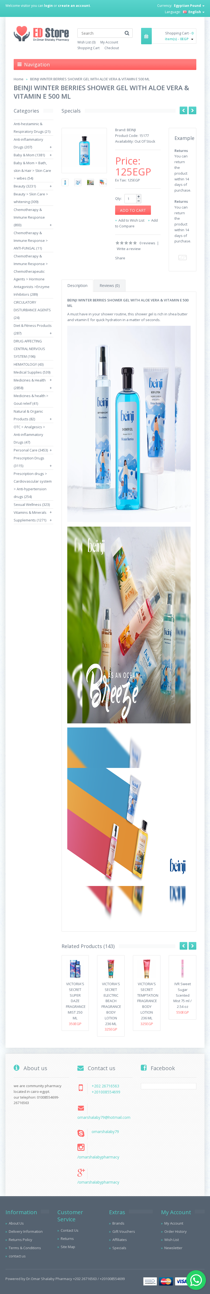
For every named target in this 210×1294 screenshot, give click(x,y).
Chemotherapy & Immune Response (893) (29, 217)
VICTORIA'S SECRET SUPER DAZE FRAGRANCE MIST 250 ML (76, 1000)
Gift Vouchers (123, 1231)
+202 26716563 (105, 1085)
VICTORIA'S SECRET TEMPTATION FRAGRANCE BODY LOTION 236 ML (147, 1000)
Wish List (171, 1239)
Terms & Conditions (25, 1247)
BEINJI (131, 129)
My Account (109, 42)
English (195, 12)
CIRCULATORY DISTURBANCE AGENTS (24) (32, 310)
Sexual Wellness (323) (32, 504)
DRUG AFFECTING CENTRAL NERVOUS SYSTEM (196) (29, 349)
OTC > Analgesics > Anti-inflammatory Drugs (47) (29, 434)
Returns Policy (20, 1239)
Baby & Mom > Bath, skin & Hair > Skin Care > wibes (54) (32, 170)
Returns (67, 1238)
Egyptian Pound (188, 5)
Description (77, 285)
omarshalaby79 (105, 1131)
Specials (119, 1247)
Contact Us (69, 1230)
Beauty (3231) (25, 186)
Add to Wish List (131, 220)
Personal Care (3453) (31, 450)
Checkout (111, 48)
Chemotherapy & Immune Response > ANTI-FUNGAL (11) (31, 240)
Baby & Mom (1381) (29, 154)
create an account (74, 5)
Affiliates (119, 1239)
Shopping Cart (88, 48)
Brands (118, 1223)
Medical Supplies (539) (32, 372)
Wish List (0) (86, 42)
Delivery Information (26, 1231)
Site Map (68, 1246)
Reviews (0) (110, 285)
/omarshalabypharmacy (98, 1157)
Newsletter (173, 1247)
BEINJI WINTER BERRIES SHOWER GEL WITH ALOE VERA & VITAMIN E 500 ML (90, 79)
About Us (16, 1223)
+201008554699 (106, 1092)
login (48, 5)
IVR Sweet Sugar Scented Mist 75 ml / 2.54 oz (182, 995)
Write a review (129, 248)
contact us (17, 1256)
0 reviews (147, 242)
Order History (175, 1231)
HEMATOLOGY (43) (28, 364)
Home (19, 79)
